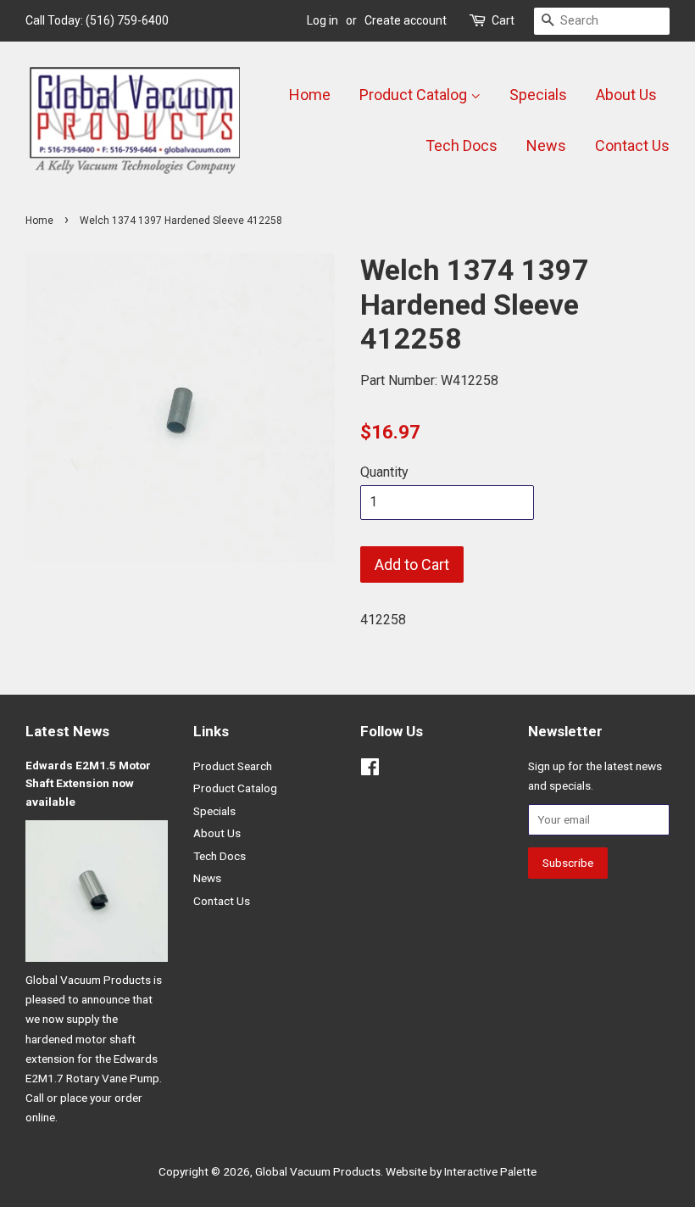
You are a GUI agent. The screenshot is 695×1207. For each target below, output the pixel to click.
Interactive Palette (490, 1171)
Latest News (67, 731)
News (546, 145)
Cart (503, 20)
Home (310, 94)
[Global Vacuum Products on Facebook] (370, 770)
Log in (322, 20)
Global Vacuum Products (318, 1171)
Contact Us (632, 145)
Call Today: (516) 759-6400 (97, 20)
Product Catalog (414, 94)
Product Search (232, 766)
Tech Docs (461, 145)
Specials (538, 94)
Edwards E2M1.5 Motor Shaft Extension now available (88, 783)
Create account (405, 20)
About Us (626, 94)
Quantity (384, 472)
